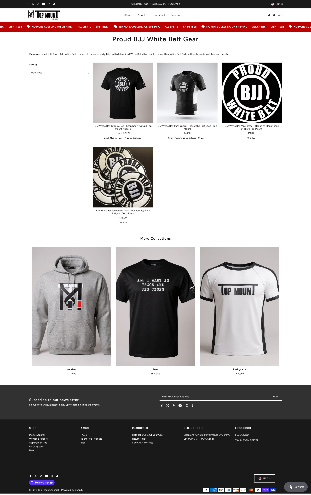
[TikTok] (53, 4)
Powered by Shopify (72, 490)
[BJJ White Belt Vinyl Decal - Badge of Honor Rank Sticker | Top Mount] (252, 93)
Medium (113, 138)
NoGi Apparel (36, 446)
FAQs (84, 434)
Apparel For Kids (38, 442)
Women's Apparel (38, 438)
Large (121, 138)
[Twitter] (32, 4)
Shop (127, 15)
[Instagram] (48, 4)
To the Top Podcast (91, 438)
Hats (31, 450)
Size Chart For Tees (142, 442)
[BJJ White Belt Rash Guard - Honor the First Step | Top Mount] (187, 93)
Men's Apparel (37, 434)
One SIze (251, 138)
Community (160, 15)
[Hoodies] (71, 306)
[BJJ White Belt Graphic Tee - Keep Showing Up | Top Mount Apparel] (123, 93)
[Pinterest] (37, 4)
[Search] (269, 15)
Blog (83, 442)
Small (106, 138)
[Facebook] (28, 4)
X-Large (128, 138)
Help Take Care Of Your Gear (147, 434)
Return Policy (139, 438)
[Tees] (155, 306)
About (141, 15)
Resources (177, 15)
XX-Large (137, 138)
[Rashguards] (239, 306)
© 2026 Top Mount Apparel (44, 490)
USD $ (279, 4)
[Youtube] (43, 4)
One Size (123, 222)
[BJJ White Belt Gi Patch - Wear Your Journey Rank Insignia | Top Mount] (123, 177)
